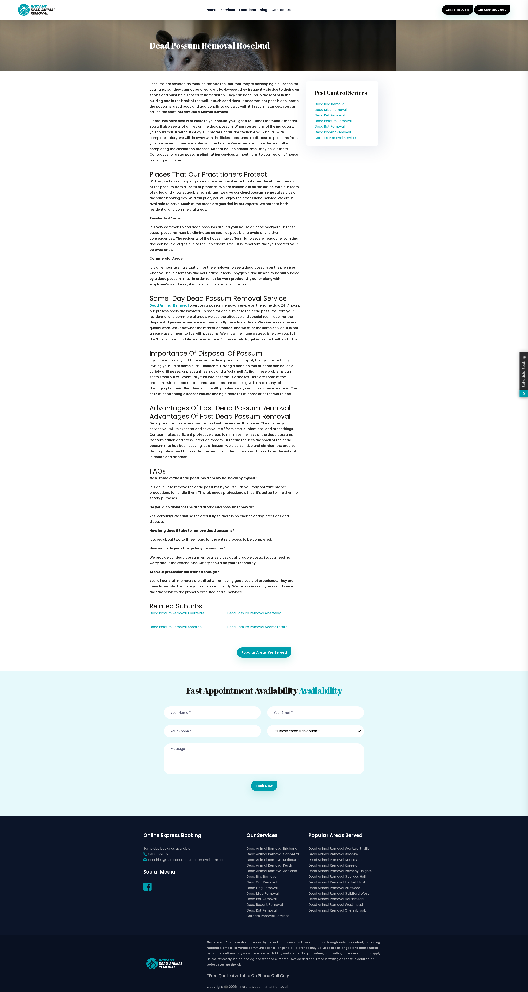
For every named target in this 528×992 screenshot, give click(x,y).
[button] (315, 728)
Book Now (264, 785)
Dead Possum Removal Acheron (176, 627)
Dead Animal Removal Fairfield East (336, 882)
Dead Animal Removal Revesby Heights (340, 871)
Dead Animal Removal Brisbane (271, 848)
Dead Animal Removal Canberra (272, 854)
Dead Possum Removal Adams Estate (257, 627)
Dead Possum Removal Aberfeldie (177, 613)
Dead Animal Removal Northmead (336, 899)
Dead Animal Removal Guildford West (338, 893)
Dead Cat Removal (261, 882)
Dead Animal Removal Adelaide (271, 871)
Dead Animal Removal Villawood (334, 887)
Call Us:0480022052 (492, 10)
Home (211, 9)
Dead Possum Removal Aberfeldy (254, 613)
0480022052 (158, 854)
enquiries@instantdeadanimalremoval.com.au (185, 859)
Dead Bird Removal (330, 104)
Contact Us (281, 9)
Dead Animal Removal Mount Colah (336, 859)
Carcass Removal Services (336, 137)
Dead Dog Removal (262, 887)
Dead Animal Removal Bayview (333, 854)
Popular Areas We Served (264, 652)
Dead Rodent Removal (333, 132)
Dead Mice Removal (331, 109)
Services (227, 9)
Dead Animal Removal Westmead (335, 904)
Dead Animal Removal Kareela (332, 865)
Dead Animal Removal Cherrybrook (337, 910)
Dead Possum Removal (333, 120)
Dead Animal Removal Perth (269, 865)
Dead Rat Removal (330, 126)
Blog (263, 9)
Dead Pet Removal (330, 115)
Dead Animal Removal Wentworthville (339, 848)
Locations (247, 9)
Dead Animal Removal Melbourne (273, 859)
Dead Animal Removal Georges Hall (337, 876)
